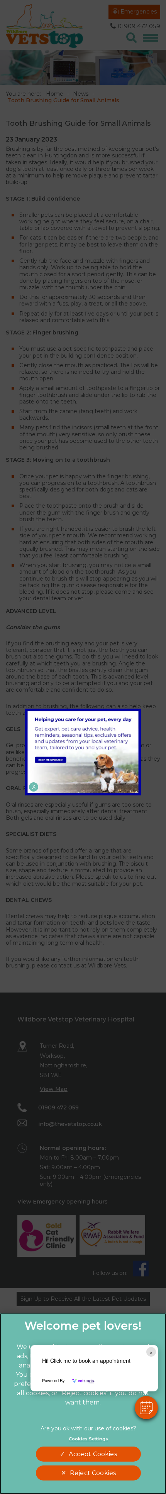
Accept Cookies (93, 1454)
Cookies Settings (88, 1439)
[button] (146, 1407)
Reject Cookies (93, 1473)
